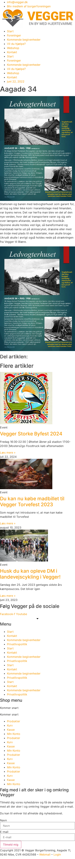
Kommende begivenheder (23, 39)
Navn (3, 820)
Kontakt (12, 52)
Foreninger (14, 35)
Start (10, 31)
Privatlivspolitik (17, 644)
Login (57, 854)
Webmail (44, 854)
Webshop (13, 48)
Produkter (13, 721)
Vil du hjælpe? (16, 44)
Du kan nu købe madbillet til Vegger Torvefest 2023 (32, 501)
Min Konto (13, 734)
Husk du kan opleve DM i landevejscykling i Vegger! (30, 574)
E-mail (4, 831)
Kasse (11, 729)
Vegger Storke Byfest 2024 (31, 434)
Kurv (10, 725)
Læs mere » (8, 452)
